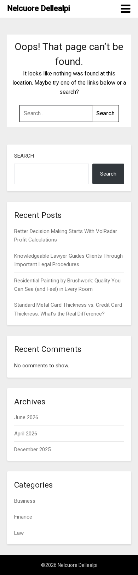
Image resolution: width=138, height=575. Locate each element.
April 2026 (25, 433)
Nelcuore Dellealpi (38, 8)
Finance (23, 517)
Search (24, 156)
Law (19, 533)
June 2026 (26, 417)
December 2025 (32, 449)
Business (24, 501)
